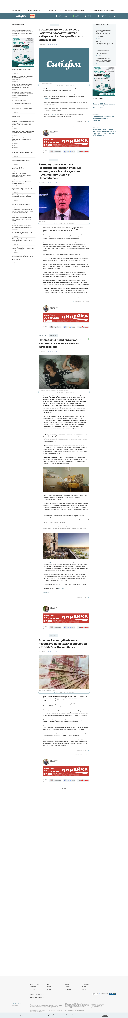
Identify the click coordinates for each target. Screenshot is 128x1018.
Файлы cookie (67, 1012)
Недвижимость (86, 984)
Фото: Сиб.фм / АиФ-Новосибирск (47, 690)
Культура (32, 989)
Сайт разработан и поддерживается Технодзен (101, 1010)
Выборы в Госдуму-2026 (34, 10)
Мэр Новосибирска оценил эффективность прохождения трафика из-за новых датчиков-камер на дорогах (23, 102)
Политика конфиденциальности (71, 1009)
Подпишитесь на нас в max (82, 126)
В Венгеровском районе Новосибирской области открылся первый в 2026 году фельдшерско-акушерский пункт (22, 85)
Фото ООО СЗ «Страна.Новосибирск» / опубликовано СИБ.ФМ (53, 390)
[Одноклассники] (50, 44)
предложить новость (18, 26)
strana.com (46, 592)
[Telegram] (56, 44)
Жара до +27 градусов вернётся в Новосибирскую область (20, 167)
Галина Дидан (53, 608)
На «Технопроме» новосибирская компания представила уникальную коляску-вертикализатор (23, 160)
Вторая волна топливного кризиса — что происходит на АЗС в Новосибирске (22, 233)
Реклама (32, 993)
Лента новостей (18, 24)
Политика (67, 986)
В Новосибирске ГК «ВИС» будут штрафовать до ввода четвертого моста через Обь (22, 240)
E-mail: (64, 994)
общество (53, 159)
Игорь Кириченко (54, 132)
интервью (46, 98)
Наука (49, 989)
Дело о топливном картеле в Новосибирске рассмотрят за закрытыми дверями (23, 203)
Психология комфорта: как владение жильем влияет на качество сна (21, 70)
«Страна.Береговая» (55, 562)
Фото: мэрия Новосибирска (45, 83)
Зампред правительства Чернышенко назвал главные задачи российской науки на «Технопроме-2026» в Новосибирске (22, 32)
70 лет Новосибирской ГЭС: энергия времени (104, 10)
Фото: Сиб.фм (42, 221)
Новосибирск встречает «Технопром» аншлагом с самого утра (21, 182)
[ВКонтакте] (48, 44)
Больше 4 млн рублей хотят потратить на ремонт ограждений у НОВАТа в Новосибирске (22, 77)
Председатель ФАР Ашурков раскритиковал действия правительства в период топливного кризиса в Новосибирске (22, 257)
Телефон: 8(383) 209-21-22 (37, 994)
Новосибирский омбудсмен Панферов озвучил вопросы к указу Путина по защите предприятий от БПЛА (23, 248)
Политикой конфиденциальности (56, 1015)
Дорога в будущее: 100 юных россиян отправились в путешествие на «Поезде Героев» (22, 139)
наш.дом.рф (61, 588)
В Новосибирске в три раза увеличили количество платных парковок (22, 109)
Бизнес (49, 986)
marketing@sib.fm (34, 999)
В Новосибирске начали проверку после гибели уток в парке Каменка (22, 189)
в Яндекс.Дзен (15, 1005)
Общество (33, 986)
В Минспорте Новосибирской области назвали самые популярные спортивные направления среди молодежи (22, 94)
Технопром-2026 (16, 10)
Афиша (67, 984)
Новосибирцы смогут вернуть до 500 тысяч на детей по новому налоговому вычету (21, 219)
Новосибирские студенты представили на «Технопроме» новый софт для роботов (23, 131)
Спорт (84, 989)
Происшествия (34, 984)
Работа (84, 986)
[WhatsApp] (52, 44)
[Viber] (54, 44)
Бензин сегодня (52, 10)
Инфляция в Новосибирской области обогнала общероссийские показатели (22, 226)
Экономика (68, 989)
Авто (48, 984)
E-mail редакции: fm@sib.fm (96, 1006)
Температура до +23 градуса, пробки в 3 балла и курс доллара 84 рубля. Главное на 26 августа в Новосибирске (22, 211)
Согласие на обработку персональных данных (74, 1010)
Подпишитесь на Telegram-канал (65, 85)
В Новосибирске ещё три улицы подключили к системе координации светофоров (21, 196)
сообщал (54, 114)
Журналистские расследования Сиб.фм (74, 10)
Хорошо (105, 1015)
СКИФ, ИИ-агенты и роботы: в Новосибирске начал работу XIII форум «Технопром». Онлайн (22, 175)
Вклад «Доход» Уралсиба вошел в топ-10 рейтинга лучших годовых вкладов (22, 153)
